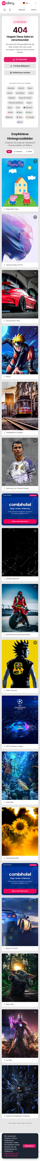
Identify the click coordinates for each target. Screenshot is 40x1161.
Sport (10, 107)
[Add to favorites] (35, 161)
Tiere (31, 93)
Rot (11, 112)
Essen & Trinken (25, 98)
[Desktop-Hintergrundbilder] (5, 10)
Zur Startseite (21, 59)
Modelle (12, 98)
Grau (20, 117)
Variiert (21, 88)
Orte (18, 107)
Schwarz (29, 107)
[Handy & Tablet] (10, 10)
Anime (33, 10)
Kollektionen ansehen (21, 73)
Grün (30, 112)
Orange (31, 117)
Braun (10, 117)
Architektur (20, 93)
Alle (9, 151)
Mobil (30, 151)
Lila (21, 122)
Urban (9, 93)
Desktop (19, 151)
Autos (29, 103)
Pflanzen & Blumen (16, 103)
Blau (20, 112)
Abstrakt (22, 10)
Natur (30, 88)
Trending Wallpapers (21, 66)
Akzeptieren (29, 1146)
